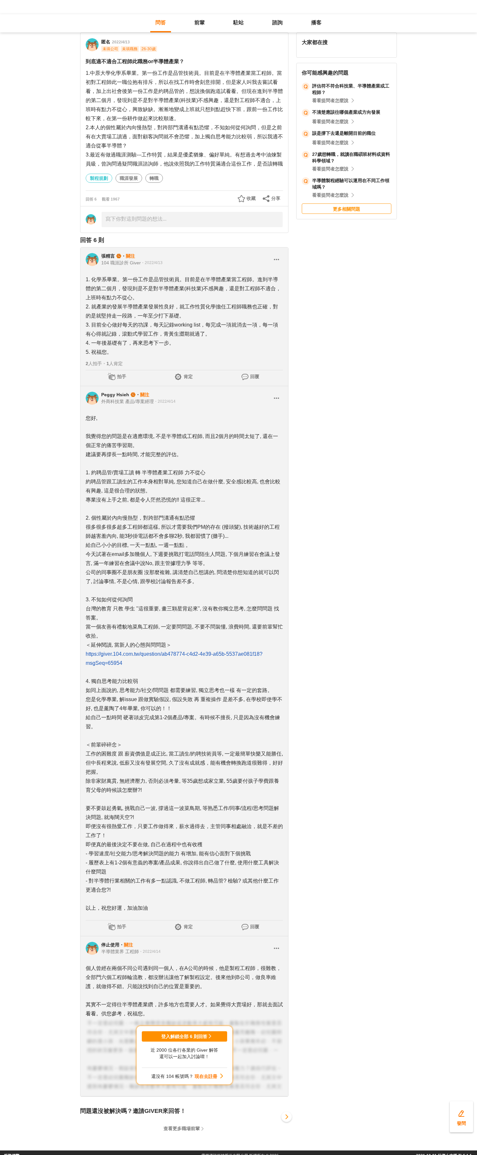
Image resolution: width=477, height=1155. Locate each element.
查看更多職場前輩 (182, 1128)
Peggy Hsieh (115, 394)
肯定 (188, 376)
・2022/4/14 (165, 401)
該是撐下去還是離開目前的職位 (344, 133)
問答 (160, 22)
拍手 (121, 376)
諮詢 (277, 22)
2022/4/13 (121, 42)
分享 (275, 198)
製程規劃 (99, 178)
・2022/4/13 (152, 262)
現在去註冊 (206, 1076)
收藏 (251, 198)
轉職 (154, 178)
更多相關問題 (346, 209)
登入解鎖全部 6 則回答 (184, 1036)
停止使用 (110, 944)
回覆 (254, 376)
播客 (316, 22)
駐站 (238, 22)
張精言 (108, 256)
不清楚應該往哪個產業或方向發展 (346, 112)
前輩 (199, 22)
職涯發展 (129, 178)
